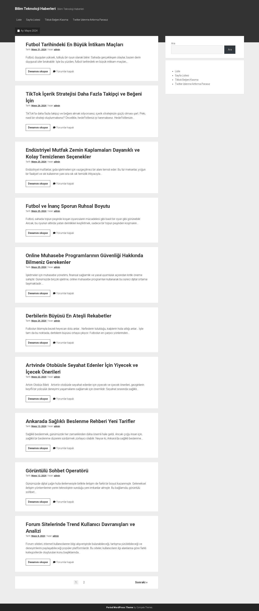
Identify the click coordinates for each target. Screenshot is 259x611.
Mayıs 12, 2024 (38, 426)
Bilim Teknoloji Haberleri (35, 9)
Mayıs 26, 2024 (38, 105)
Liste (18, 19)
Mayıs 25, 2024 (38, 162)
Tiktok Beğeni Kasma (56, 19)
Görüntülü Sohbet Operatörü (57, 471)
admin (57, 49)
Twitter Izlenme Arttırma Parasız (90, 19)
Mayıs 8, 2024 (38, 536)
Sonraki (140, 582)
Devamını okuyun (39, 72)
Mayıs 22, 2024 (38, 377)
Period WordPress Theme (119, 607)
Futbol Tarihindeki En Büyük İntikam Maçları (74, 44)
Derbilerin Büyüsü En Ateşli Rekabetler (68, 316)
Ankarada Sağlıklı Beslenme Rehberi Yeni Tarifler (80, 421)
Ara (173, 43)
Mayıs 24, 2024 (38, 321)
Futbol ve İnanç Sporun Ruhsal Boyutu (68, 206)
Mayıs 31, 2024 (38, 49)
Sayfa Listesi (33, 19)
